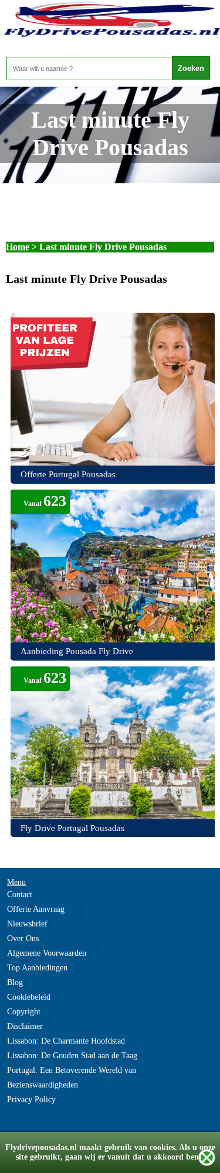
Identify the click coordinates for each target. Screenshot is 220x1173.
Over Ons (23, 938)
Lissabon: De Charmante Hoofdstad (66, 1041)
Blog (15, 982)
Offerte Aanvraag (36, 909)
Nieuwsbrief (27, 923)
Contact (19, 894)
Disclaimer (25, 1026)
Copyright (23, 1011)
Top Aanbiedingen (37, 967)
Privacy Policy (31, 1099)
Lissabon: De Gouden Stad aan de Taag (72, 1055)
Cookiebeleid (28, 997)
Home (17, 247)
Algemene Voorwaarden (46, 953)
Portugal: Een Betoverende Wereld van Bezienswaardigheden (71, 1077)
